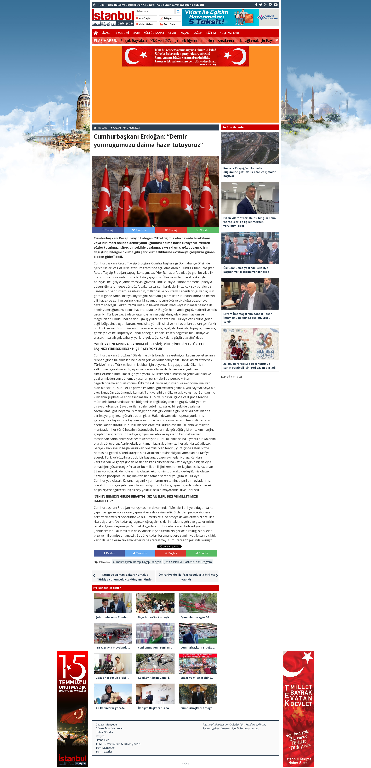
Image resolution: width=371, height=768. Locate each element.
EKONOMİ (122, 33)
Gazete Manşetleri (107, 724)
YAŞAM (185, 33)
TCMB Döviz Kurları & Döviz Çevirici (118, 744)
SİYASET (106, 33)
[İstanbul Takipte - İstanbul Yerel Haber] (113, 16)
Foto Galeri (169, 24)
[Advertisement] (185, 95)
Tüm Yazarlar (104, 751)
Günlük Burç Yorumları (109, 728)
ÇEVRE (172, 33)
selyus (185, 763)
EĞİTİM (211, 33)
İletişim (167, 18)
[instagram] (270, 4)
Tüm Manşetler (105, 747)
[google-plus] (265, 4)
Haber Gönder (104, 732)
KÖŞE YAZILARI (229, 33)
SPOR (136, 33)
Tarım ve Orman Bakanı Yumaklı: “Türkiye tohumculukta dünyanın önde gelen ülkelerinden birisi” (123, 579)
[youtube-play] (276, 4)
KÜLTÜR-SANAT (154, 33)
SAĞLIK (198, 33)
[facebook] (256, 4)
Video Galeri (145, 24)
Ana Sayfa (145, 18)
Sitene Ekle (102, 740)
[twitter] (260, 4)
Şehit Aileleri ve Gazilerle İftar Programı (188, 562)
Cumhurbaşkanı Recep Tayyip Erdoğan (137, 562)
